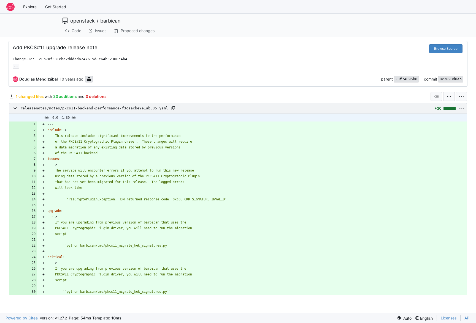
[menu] (461, 96)
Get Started (55, 6)
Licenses (448, 318)
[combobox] (436, 96)
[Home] (10, 7)
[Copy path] (173, 108)
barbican (110, 21)
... (16, 65)
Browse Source (446, 48)
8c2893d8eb (451, 79)
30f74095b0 (406, 79)
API (467, 318)
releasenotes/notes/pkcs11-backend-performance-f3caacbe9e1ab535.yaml (94, 108)
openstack (82, 21)
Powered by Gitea (22, 318)
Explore (30, 6)
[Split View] (449, 96)
